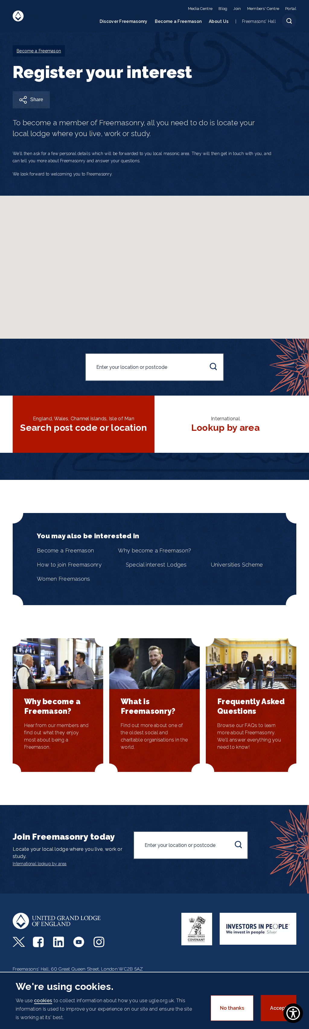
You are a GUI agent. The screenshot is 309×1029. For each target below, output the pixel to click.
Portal (290, 8)
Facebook (39, 942)
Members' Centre (263, 8)
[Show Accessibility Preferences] (293, 1013)
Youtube (79, 942)
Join (237, 8)
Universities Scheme (237, 564)
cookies (43, 1000)
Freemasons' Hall (259, 21)
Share (36, 99)
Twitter (19, 942)
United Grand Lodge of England (18, 16)
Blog (222, 8)
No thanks (232, 1008)
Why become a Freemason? (154, 550)
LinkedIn (59, 942)
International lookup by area (39, 863)
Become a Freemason (178, 21)
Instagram (100, 942)
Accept (278, 1008)
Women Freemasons (63, 579)
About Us (218, 21)
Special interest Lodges (156, 564)
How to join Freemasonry (69, 564)
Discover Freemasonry (124, 21)
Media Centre (200, 8)
